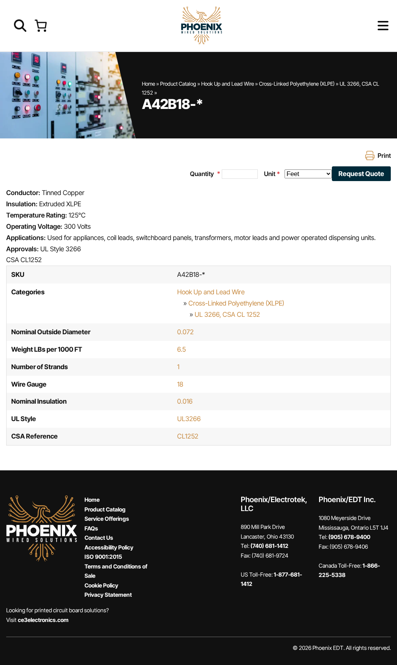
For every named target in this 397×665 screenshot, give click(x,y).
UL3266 (189, 419)
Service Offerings (107, 518)
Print (384, 155)
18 (180, 384)
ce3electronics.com (43, 620)
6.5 (181, 349)
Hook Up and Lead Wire (227, 84)
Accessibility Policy (109, 547)
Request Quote (361, 174)
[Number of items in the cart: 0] (40, 25)
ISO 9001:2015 (103, 556)
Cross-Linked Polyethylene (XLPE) (297, 84)
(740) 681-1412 (269, 545)
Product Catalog (178, 84)
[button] (370, 25)
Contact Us (99, 537)
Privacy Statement (108, 594)
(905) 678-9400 (349, 537)
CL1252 (187, 436)
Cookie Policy (101, 585)
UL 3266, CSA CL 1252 (227, 314)
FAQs (91, 528)
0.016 (185, 401)
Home (148, 84)
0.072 (185, 332)
